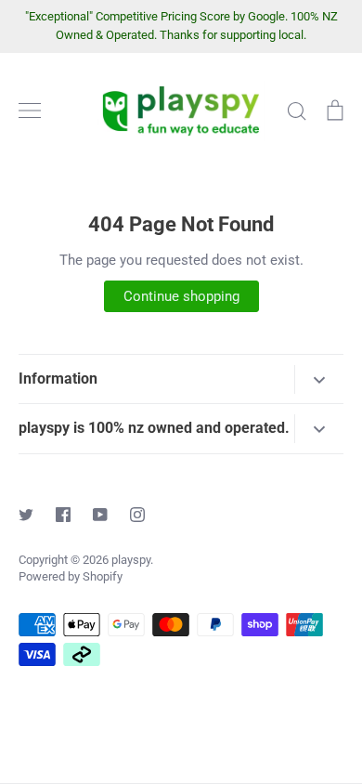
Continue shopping (181, 296)
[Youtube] (100, 514)
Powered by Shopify (71, 576)
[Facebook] (63, 514)
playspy (130, 560)
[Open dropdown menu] (318, 379)
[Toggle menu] (29, 110)
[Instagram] (137, 514)
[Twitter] (26, 514)
